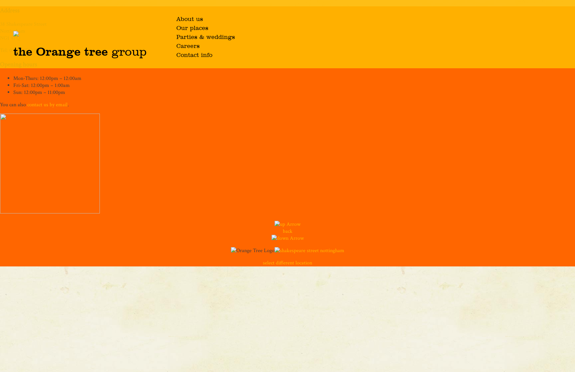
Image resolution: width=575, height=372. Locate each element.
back (287, 231)
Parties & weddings (205, 37)
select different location (287, 262)
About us (189, 19)
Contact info (194, 55)
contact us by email (47, 104)
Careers (188, 46)
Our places (192, 28)
